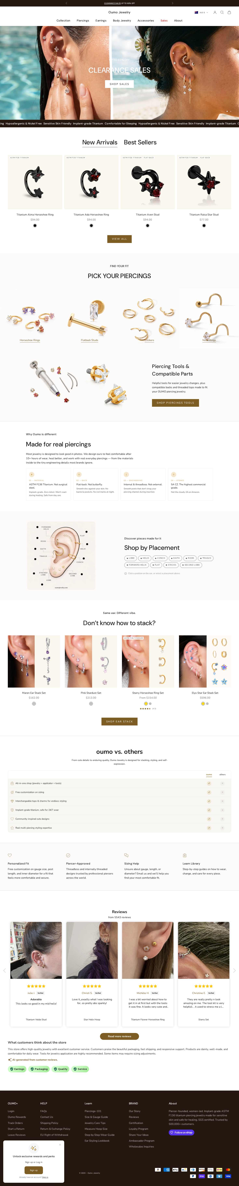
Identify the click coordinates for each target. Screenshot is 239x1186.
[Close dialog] (179, 554)
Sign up (151, 611)
